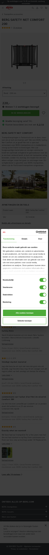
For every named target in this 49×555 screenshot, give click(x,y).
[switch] (42, 287)
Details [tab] (24, 239)
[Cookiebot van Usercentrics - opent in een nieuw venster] (35, 232)
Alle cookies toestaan (24, 313)
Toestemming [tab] (8, 239)
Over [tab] (40, 239)
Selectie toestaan (24, 321)
